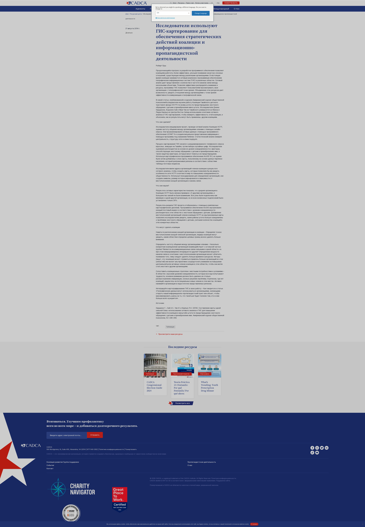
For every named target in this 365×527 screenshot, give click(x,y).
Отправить (94, 435)
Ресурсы (181, 3)
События (50, 465)
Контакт (50, 469)
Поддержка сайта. (223, 481)
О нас (190, 465)
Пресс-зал (190, 3)
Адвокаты (140, 9)
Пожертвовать (231, 3)
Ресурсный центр (136, 14)
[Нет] (363, 524)
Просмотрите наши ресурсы (170, 334)
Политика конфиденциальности (111, 449)
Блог (174, 3)
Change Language (201, 13)
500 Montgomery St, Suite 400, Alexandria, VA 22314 (66, 449)
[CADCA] (136, 3)
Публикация (170, 327)
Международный (221, 9)
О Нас (237, 9)
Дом (126, 14)
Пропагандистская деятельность (202, 462)
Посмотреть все (182, 403)
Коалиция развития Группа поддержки (63, 462)
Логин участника (201, 3)
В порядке (254, 524)
